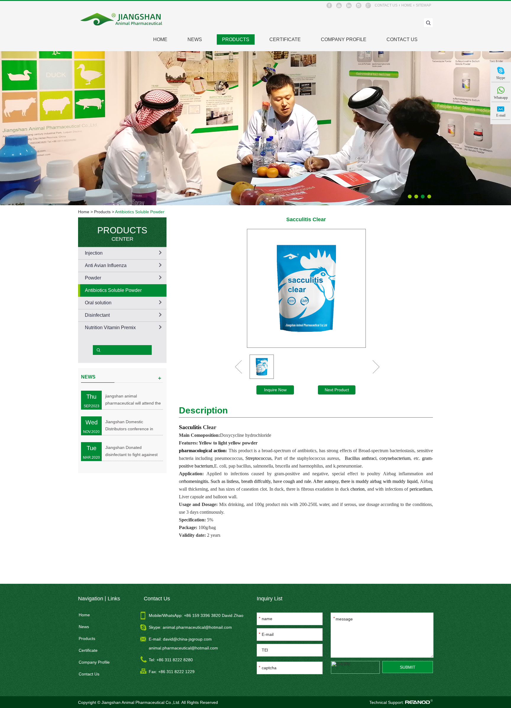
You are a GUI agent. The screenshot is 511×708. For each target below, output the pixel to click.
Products (235, 39)
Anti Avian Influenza (106, 265)
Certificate (285, 39)
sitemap (423, 5)
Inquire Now (275, 389)
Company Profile (343, 39)
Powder (93, 277)
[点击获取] (355, 667)
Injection (94, 253)
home (406, 5)
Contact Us (402, 39)
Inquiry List (269, 599)
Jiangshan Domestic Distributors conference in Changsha (129, 425)
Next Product (337, 389)
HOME (160, 39)
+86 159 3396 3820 (203, 615)
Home (83, 211)
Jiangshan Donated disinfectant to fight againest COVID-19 (131, 451)
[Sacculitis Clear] (306, 288)
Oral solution (98, 302)
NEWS (88, 376)
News (194, 39)
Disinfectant (97, 315)
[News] (159, 378)
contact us (386, 5)
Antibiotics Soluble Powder (139, 211)
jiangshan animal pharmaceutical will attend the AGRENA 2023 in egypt (133, 400)
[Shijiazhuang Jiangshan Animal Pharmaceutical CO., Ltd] (122, 19)
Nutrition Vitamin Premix (110, 327)
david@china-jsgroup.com (187, 639)
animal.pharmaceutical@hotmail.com (197, 627)
